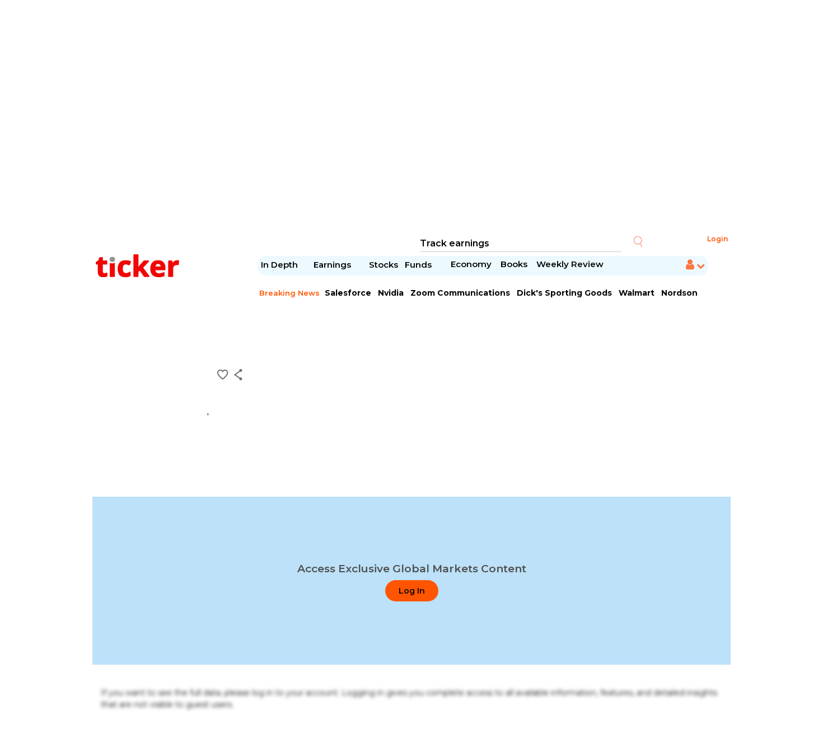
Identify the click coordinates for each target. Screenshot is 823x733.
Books (514, 264)
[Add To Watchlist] (223, 374)
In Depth (279, 264)
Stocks (383, 264)
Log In (412, 591)
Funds (419, 264)
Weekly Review (570, 264)
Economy (471, 264)
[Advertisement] (411, 117)
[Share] (238, 374)
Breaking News (289, 292)
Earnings (333, 264)
